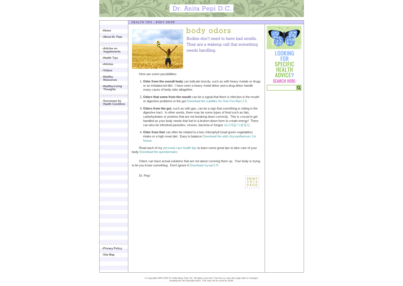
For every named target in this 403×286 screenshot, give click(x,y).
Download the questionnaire (158, 152)
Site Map (109, 254)
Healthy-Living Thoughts (112, 88)
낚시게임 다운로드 (237, 125)
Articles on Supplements (111, 50)
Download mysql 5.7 (203, 165)
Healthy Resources (110, 78)
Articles (108, 64)
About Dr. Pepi (112, 36)
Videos (107, 70)
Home (107, 30)
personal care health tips (180, 148)
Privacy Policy (112, 248)
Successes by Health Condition (114, 102)
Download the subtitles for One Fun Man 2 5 (217, 101)
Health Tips (142, 22)
